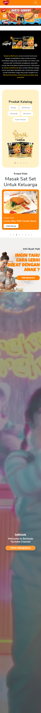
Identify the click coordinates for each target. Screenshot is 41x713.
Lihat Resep (11, 226)
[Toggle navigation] (35, 2)
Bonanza (27, 113)
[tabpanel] (20, 17)
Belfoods (26, 107)
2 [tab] (18, 23)
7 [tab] (28, 234)
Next (36, 16)
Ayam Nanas (20, 119)
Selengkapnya (28, 277)
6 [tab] (25, 234)
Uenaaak (14, 113)
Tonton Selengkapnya (20, 548)
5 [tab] (26, 23)
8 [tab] (31, 234)
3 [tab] (21, 23)
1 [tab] (15, 23)
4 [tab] (23, 23)
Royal (13, 107)
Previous (5, 16)
